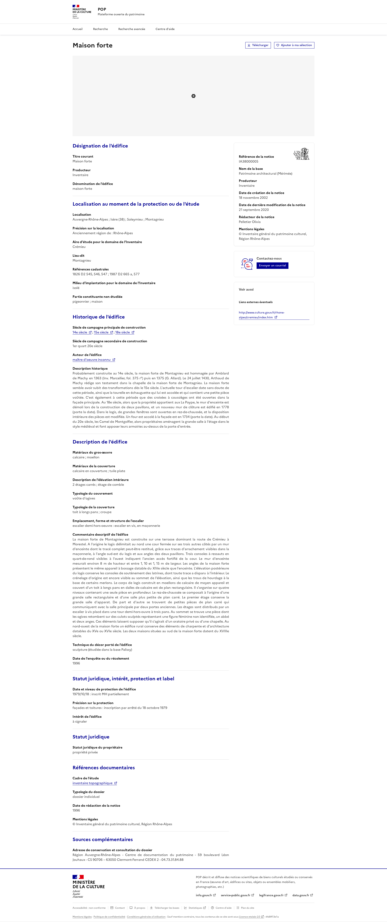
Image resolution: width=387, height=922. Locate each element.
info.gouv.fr (204, 895)
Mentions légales (82, 917)
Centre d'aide (165, 29)
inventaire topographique (92, 783)
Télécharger (260, 45)
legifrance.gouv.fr (271, 895)
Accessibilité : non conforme (89, 908)
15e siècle (101, 332)
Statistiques (195, 908)
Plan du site (247, 908)
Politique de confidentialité (109, 917)
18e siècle (122, 332)
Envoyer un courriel (272, 265)
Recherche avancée (131, 29)
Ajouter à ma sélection (296, 45)
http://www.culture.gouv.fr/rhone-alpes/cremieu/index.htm (261, 315)
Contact (120, 908)
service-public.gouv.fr (235, 895)
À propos (139, 908)
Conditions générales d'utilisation (146, 917)
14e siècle (80, 332)
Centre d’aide (224, 908)
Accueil (78, 29)
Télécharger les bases (167, 908)
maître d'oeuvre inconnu (92, 359)
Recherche (100, 29)
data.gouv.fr (300, 895)
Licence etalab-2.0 (249, 917)
